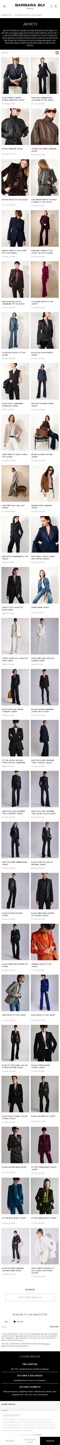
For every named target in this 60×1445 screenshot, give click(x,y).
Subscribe (54, 1327)
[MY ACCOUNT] (51, 6)
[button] (4, 6)
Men (6, 1322)
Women (20, 1322)
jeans (16, 33)
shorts (21, 33)
